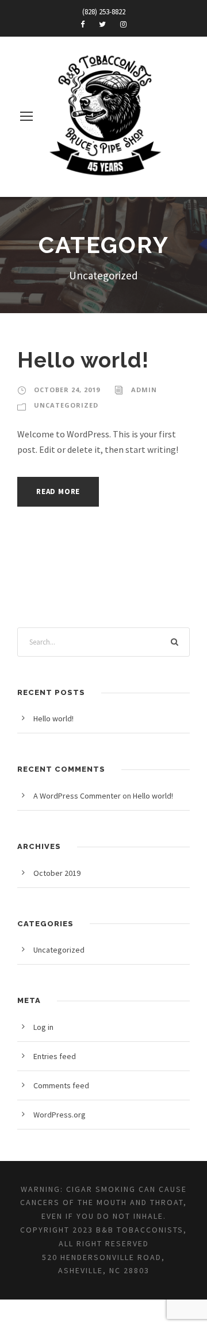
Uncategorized (66, 405)
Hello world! (83, 360)
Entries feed (54, 1056)
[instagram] (123, 24)
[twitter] (102, 24)
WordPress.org (59, 1114)
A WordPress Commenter (77, 796)
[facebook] (82, 24)
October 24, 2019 (67, 389)
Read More (58, 491)
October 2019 (56, 873)
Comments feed (61, 1085)
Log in (43, 1027)
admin (144, 389)
